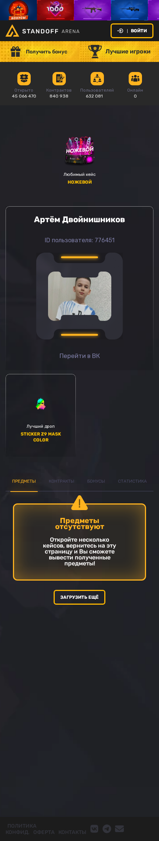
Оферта (44, 832)
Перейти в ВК (80, 356)
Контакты (72, 832)
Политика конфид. (21, 829)
